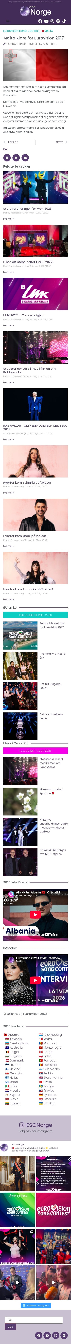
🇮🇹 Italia (11, 1086)
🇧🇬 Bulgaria (13, 1056)
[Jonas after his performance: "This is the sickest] (53, 1246)
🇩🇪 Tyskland (47, 1095)
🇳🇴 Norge (46, 1052)
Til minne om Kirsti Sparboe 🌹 (51, 791)
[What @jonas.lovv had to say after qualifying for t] (53, 1282)
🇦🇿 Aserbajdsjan (17, 1043)
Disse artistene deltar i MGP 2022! (28, 262)
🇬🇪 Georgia (13, 1073)
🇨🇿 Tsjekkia (46, 1090)
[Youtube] (46, 21)
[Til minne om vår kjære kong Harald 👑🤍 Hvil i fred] (17, 1173)
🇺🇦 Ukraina (47, 1103)
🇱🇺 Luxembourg (50, 1035)
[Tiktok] (64, 21)
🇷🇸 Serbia (46, 1073)
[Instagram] (52, 21)
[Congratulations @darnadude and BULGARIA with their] (17, 1246)
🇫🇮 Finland (12, 1069)
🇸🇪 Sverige (46, 1086)
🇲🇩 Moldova (47, 1043)
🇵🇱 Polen (45, 1056)
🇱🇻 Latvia (12, 1099)
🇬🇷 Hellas (11, 1078)
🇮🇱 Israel (11, 1082)
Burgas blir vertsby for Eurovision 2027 (52, 625)
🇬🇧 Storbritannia (51, 1078)
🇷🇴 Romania (48, 1065)
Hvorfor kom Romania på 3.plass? (28, 589)
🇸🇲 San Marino (49, 1069)
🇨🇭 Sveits (45, 1082)
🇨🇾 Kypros (12, 1095)
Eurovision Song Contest (21, 31)
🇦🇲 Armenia (13, 1039)
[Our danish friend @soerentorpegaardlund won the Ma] (17, 1282)
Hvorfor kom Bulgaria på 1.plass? (27, 482)
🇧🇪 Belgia (12, 1052)
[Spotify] (58, 21)
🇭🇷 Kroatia (13, 1090)
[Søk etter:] (34, 1320)
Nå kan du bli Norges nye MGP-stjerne (53, 852)
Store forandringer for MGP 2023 (27, 209)
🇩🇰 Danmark (14, 1060)
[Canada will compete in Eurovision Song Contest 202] (53, 1210)
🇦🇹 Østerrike (47, 1099)
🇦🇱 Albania (11, 1035)
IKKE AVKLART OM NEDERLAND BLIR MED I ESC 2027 (35, 427)
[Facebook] (40, 21)
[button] (7, 21)
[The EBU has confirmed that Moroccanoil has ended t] (53, 1173)
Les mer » (8, 218)
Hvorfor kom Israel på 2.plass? (25, 536)
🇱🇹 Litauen (12, 1103)
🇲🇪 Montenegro (50, 1047)
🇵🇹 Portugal (47, 1060)
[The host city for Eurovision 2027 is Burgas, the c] (17, 1210)
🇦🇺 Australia (14, 1047)
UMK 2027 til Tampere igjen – (24, 315)
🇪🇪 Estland (13, 1065)
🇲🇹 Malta (47, 31)
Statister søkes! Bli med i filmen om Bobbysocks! (29, 370)
